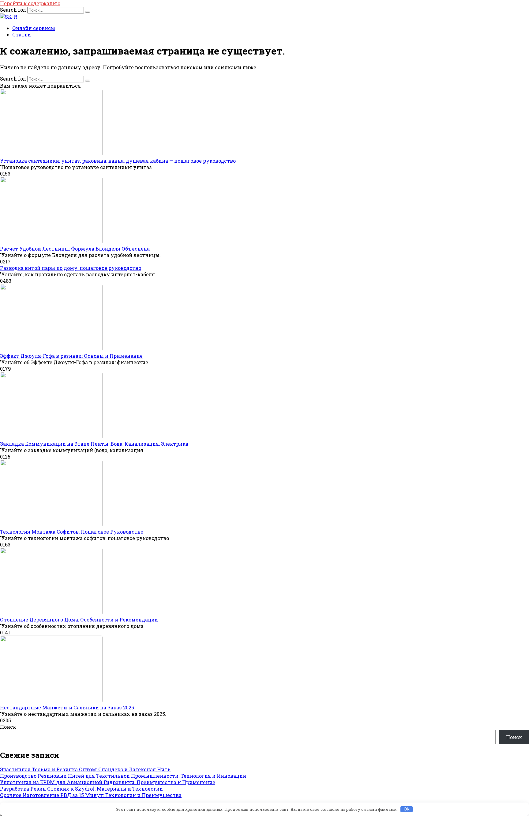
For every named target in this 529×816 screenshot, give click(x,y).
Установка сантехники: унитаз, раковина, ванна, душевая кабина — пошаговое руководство (118, 160)
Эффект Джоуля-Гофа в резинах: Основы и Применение (71, 356)
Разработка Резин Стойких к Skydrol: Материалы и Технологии (81, 788)
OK (407, 809)
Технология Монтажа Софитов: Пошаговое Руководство (71, 531)
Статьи (21, 34)
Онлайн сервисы (33, 28)
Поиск (8, 726)
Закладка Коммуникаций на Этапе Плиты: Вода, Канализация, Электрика (94, 443)
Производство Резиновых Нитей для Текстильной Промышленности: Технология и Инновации (123, 776)
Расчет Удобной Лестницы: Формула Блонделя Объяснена (75, 248)
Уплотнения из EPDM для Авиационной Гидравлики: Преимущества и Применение (107, 782)
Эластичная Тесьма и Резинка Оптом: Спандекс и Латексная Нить (85, 769)
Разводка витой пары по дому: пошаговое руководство (70, 268)
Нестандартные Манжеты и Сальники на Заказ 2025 (67, 707)
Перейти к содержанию (30, 3)
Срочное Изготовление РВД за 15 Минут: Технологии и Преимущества (91, 795)
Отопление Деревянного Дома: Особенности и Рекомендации (79, 619)
